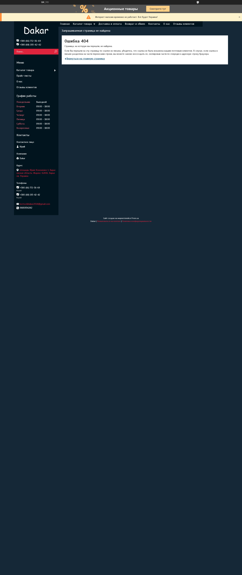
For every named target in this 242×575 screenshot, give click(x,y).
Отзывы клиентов (183, 24)
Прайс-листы (23, 75)
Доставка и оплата (110, 24)
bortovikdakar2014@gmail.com (35, 204)
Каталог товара (82, 24)
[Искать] (55, 52)
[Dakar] (36, 30)
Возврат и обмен (135, 24)
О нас (166, 24)
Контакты (154, 24)
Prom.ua (135, 218)
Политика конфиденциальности (136, 221)
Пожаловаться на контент (109, 221)
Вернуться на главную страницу (86, 58)
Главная (65, 24)
